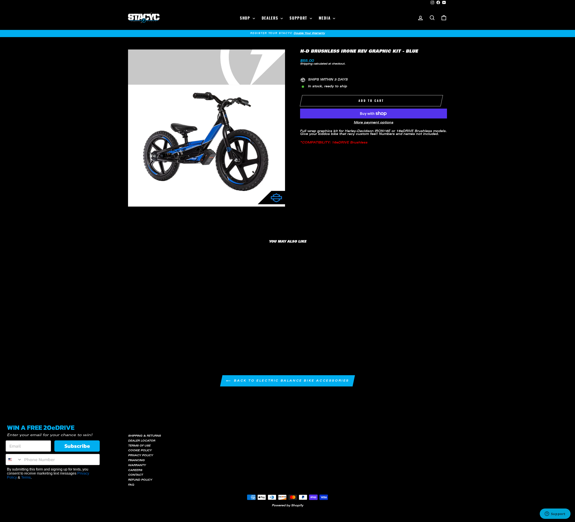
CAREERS (135, 470)
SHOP (246, 18)
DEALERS (271, 18)
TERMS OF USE (139, 446)
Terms (26, 477)
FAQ (131, 485)
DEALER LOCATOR (141, 441)
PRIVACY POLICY (140, 455)
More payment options (373, 122)
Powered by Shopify (287, 505)
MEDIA (325, 18)
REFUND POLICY (140, 480)
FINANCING (136, 460)
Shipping (306, 64)
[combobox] (14, 459)
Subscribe (77, 446)
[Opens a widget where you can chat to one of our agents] (555, 514)
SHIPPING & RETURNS (144, 436)
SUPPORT (299, 18)
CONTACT (135, 475)
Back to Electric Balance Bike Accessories (290, 380)
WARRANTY (137, 465)
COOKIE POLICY (140, 450)
